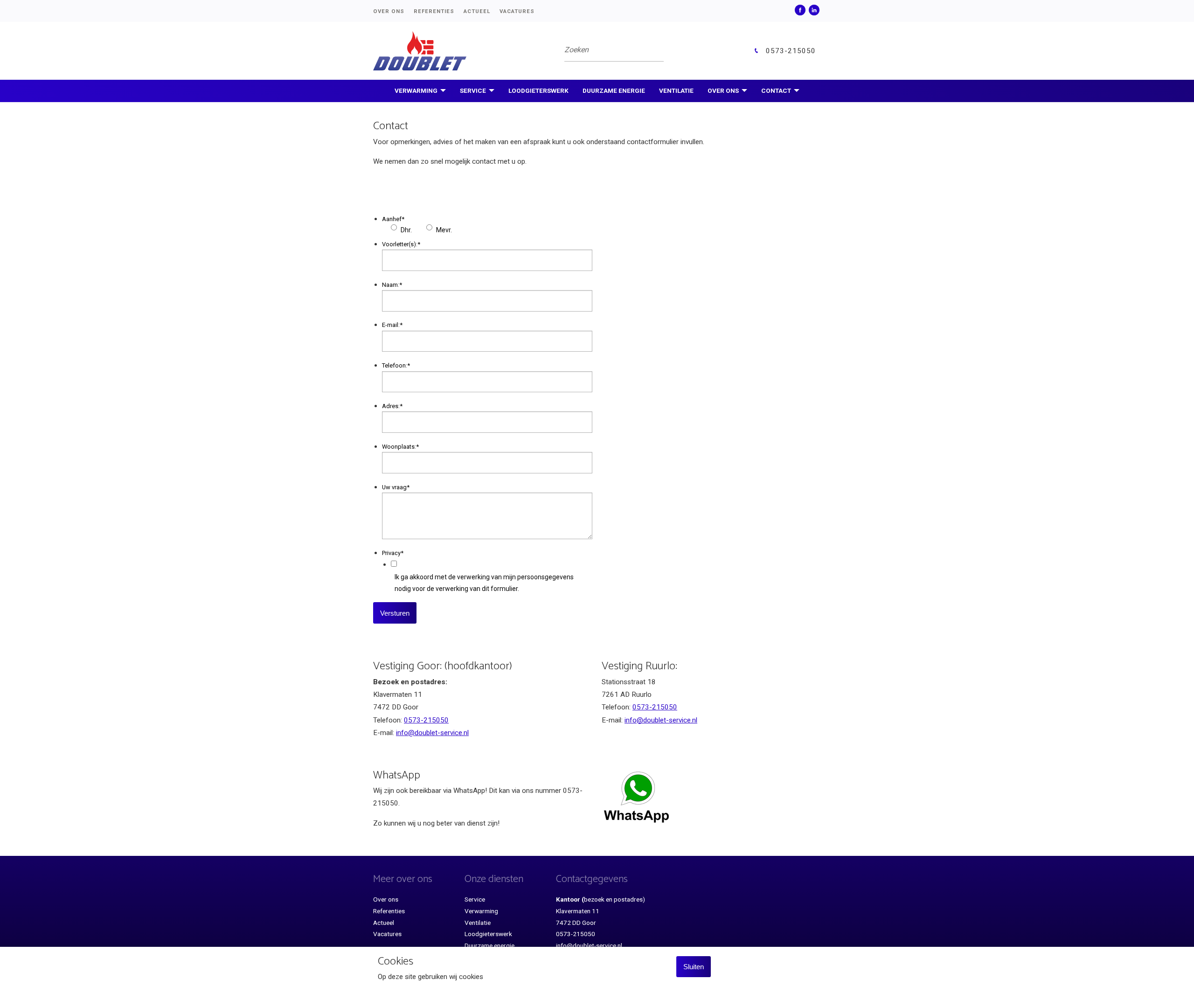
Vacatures (517, 11)
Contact (776, 90)
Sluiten (693, 967)
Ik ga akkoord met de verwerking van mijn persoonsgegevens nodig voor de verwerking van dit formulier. (484, 582)
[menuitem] (393, 11)
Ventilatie (676, 90)
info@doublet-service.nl (432, 733)
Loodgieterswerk (538, 90)
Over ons (388, 11)
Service (473, 90)
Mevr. (444, 230)
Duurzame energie (614, 90)
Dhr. (406, 230)
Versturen (395, 613)
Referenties (434, 11)
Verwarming (416, 90)
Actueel (477, 11)
